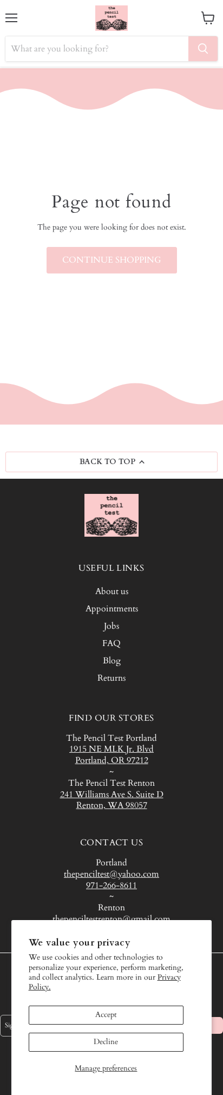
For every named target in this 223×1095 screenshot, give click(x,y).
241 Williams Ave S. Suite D (111, 794)
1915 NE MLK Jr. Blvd (111, 749)
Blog (112, 661)
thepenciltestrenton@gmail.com (111, 919)
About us (111, 591)
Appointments (112, 609)
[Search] (203, 48)
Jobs (111, 626)
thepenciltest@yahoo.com (111, 874)
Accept (105, 1014)
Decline (106, 1042)
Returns (111, 678)
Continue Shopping (111, 260)
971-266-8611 (111, 885)
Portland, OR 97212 (111, 760)
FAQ (111, 643)
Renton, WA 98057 (111, 805)
